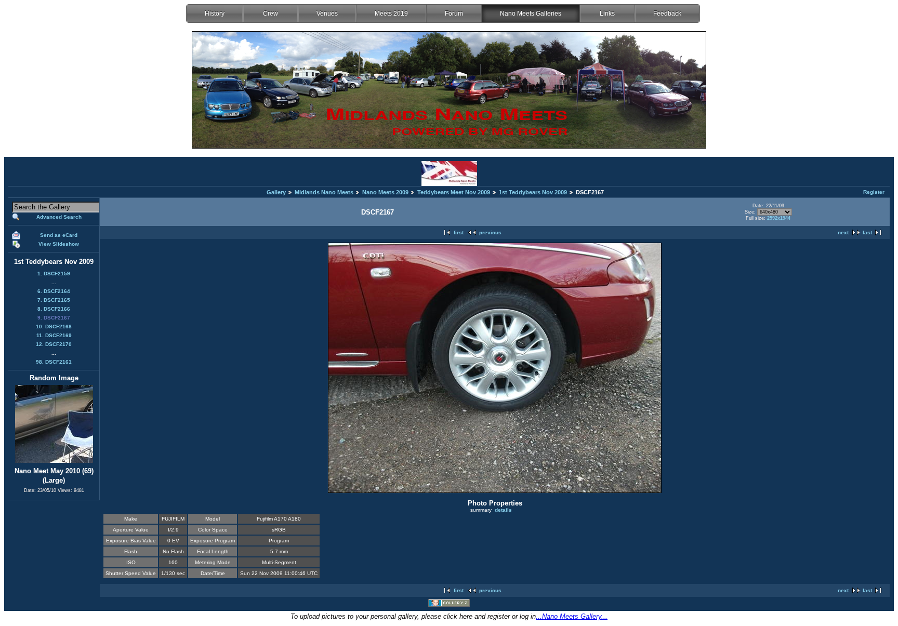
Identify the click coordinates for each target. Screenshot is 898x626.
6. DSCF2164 (53, 291)
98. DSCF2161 (54, 362)
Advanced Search (59, 217)
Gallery (276, 192)
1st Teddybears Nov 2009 (533, 192)
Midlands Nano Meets (324, 192)
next (843, 232)
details (503, 510)
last (867, 232)
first (459, 232)
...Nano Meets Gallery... (572, 616)
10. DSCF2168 (54, 326)
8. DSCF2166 (53, 309)
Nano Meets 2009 (385, 192)
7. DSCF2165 (53, 300)
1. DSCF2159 (53, 273)
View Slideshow (58, 244)
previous (490, 232)
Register (873, 192)
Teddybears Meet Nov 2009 (453, 192)
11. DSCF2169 (54, 335)
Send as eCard (58, 235)
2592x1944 (778, 218)
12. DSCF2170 (54, 344)
